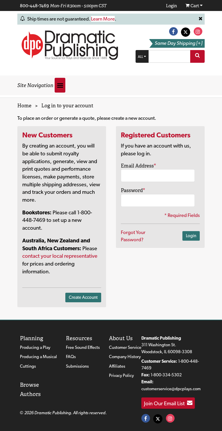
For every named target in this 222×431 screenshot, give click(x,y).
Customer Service (125, 347)
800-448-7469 (34, 5)
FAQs (71, 356)
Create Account (83, 297)
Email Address (138, 166)
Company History (125, 356)
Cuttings (28, 366)
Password (133, 190)
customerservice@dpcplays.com (171, 388)
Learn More (103, 19)
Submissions (77, 366)
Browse (29, 384)
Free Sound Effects (83, 347)
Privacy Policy (121, 375)
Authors (30, 394)
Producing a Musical (38, 356)
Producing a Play (35, 347)
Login (191, 235)
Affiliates (117, 366)
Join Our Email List (165, 403)
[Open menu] (60, 85)
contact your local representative (59, 256)
